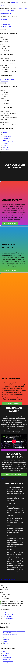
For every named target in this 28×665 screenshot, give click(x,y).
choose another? (10, 10)
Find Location (4, 19)
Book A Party (3, 79)
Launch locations (16, 2)
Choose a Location (5, 5)
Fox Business (6, 613)
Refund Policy (6, 659)
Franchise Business (8, 614)
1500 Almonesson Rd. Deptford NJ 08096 (14, 631)
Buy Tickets (10, 79)
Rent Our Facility (10, 270)
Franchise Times (7, 616)
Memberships (6, 138)
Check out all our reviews (8, 579)
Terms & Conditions (8, 661)
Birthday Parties (7, 136)
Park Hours (3, 29)
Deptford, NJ (6, 24)
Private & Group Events (9, 142)
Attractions (5, 145)
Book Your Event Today (14, 474)
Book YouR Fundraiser (12, 403)
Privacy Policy (6, 662)
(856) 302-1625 (7, 26)
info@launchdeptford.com (10, 634)
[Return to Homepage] (4, 81)
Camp (4, 140)
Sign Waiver (6, 149)
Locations (5, 655)
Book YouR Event (10, 223)
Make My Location (5, 13)
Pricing (4, 134)
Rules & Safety (7, 657)
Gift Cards (5, 147)
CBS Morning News (8, 618)
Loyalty (5, 132)
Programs (5, 143)
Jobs (4, 651)
